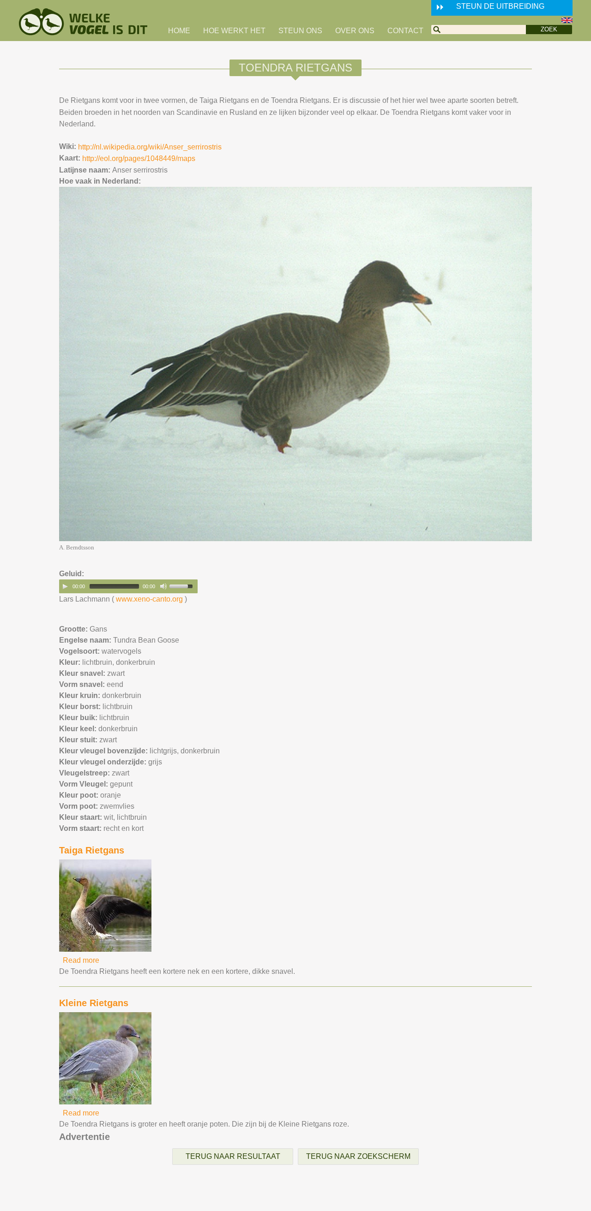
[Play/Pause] (65, 586)
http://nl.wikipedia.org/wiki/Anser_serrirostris (150, 147)
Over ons (354, 31)
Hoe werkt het (234, 31)
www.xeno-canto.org (149, 599)
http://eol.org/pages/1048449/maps (138, 158)
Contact (405, 31)
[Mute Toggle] (163, 586)
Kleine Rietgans (93, 1003)
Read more (81, 960)
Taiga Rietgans (91, 850)
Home (179, 31)
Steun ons (300, 31)
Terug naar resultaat (233, 1156)
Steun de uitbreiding (500, 6)
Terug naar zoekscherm (358, 1156)
